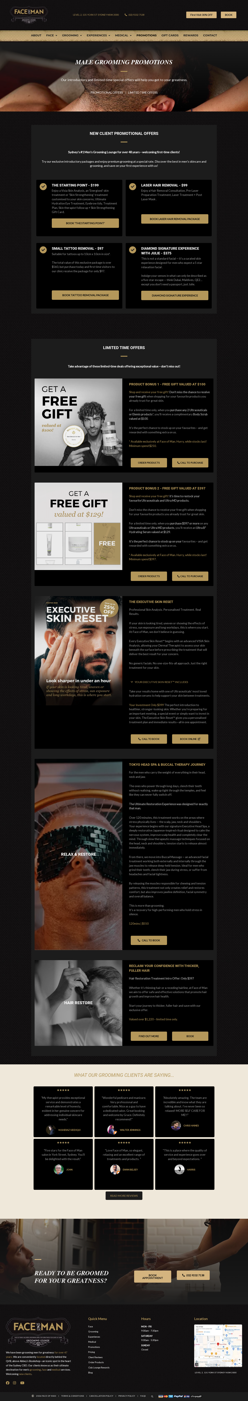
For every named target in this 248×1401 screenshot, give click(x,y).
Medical (121, 35)
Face (50, 35)
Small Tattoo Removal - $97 (77, 249)
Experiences (97, 35)
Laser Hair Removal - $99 (164, 185)
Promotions (146, 35)
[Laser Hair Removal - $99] (132, 186)
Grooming (70, 35)
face (44, 1369)
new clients (25, 1373)
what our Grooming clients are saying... (124, 1075)
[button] (152, 1396)
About (36, 35)
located (41, 1356)
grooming (35, 1369)
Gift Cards (169, 35)
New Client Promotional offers (124, 133)
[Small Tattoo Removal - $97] (43, 249)
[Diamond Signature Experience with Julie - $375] (132, 249)
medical (56, 1369)
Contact (210, 35)
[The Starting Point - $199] (43, 186)
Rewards (190, 35)
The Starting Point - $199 (75, 185)
